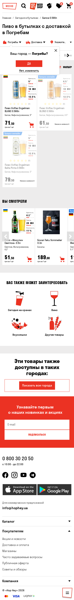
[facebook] (5, 475)
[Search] (23, 6)
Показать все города (37, 385)
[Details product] (19, 88)
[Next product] (70, 236)
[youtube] (23, 475)
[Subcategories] (67, 593)
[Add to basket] (29, 260)
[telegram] (33, 475)
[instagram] (14, 475)
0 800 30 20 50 (17, 458)
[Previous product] (5, 236)
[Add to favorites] (31, 125)
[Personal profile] (49, 6)
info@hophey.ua (15, 508)
